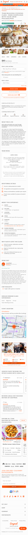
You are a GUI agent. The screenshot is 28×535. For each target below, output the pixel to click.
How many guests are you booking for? (11, 74)
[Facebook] (7, 496)
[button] (1, 1)
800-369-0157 (20, 226)
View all (23, 420)
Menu (19, 450)
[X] (21, 496)
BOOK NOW (14, 89)
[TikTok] (10, 496)
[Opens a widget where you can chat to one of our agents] (23, 528)
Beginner (8, 300)
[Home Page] (6, 2)
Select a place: (5, 80)
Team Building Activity (7, 302)
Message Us (12, 1)
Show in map (23, 85)
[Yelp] (13, 496)
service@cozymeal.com (9, 226)
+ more (20, 410)
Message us (7, 72)
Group (14, 300)
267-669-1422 (19, 1)
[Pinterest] (18, 496)
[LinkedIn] (23, 496)
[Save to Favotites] (25, 23)
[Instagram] (4, 496)
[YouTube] (15, 496)
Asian (3, 300)
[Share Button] (21, 23)
